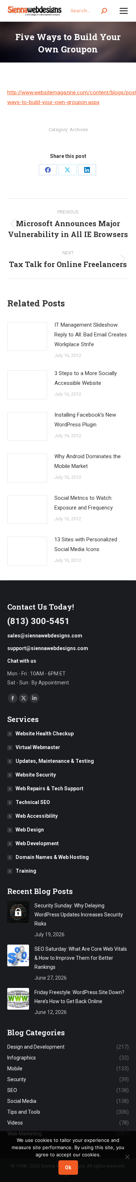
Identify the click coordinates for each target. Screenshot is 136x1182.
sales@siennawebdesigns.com (44, 636)
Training (26, 871)
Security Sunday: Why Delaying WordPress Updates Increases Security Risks (78, 915)
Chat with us (21, 661)
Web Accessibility (37, 816)
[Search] (104, 11)
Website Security (36, 775)
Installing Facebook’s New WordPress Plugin (85, 420)
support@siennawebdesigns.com (47, 648)
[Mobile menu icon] (124, 11)
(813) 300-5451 (38, 621)
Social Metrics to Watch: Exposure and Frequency (83, 503)
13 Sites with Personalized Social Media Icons (85, 544)
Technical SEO (33, 802)
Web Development (37, 843)
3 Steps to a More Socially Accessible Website (85, 378)
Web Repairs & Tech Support (49, 788)
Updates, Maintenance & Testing (55, 761)
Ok (68, 1167)
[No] (127, 1156)
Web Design (30, 830)
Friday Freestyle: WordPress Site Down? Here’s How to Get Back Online (79, 996)
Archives (79, 129)
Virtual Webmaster (38, 747)
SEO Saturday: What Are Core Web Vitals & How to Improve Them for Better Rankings (80, 958)
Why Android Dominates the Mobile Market (87, 461)
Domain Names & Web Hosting (52, 857)
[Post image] (27, 336)
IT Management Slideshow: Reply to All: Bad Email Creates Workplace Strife (90, 335)
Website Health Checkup (45, 733)
